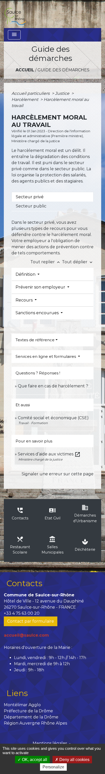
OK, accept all (34, 759)
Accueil (25, 70)
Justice (62, 93)
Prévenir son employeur (41, 287)
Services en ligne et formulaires (46, 356)
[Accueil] (15, 14)
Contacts (24, 583)
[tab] (52, 197)
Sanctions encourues (38, 312)
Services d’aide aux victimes (49, 454)
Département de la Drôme (31, 717)
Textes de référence (35, 339)
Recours (25, 300)
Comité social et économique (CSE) (53, 417)
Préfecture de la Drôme (28, 711)
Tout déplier (78, 261)
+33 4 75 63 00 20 (22, 613)
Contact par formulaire (30, 621)
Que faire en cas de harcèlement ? (53, 386)
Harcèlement (25, 99)
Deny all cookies (73, 759)
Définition (26, 274)
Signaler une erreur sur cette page (58, 473)
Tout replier (45, 261)
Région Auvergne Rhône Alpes (35, 723)
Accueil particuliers (31, 93)
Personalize (53, 767)
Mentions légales (50, 743)
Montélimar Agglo (22, 704)
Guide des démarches (63, 70)
